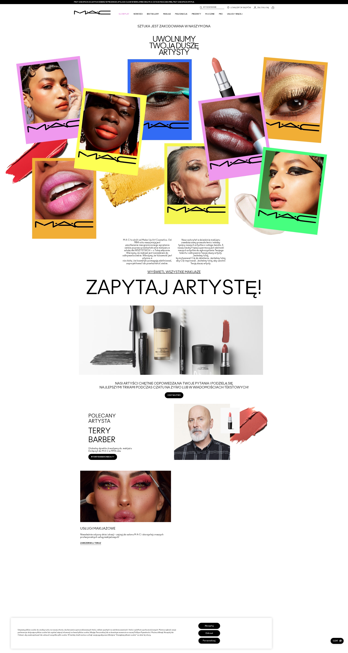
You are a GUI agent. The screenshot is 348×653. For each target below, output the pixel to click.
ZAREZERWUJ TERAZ (90, 543)
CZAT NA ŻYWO (174, 395)
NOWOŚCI (138, 14)
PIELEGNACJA (181, 14)
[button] (337, 641)
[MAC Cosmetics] (92, 12)
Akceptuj (209, 626)
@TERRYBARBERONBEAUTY (102, 457)
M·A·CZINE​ (210, 14)
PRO (221, 14)
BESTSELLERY (153, 14)
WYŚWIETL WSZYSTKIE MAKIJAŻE (174, 272)
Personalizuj (209, 641)
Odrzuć (209, 633)
